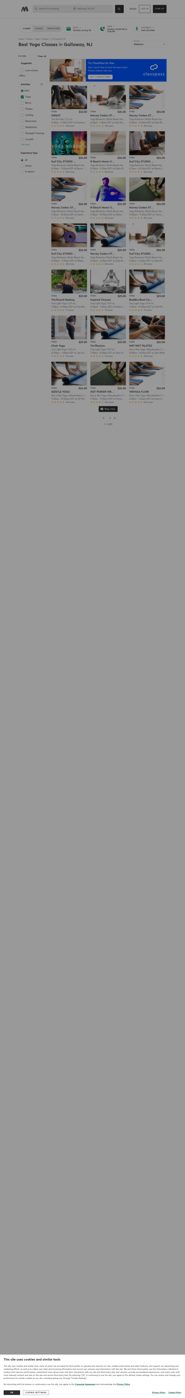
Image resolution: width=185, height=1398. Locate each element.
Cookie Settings (36, 1393)
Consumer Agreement (85, 1384)
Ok (12, 1393)
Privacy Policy (123, 1384)
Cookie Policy (174, 1393)
